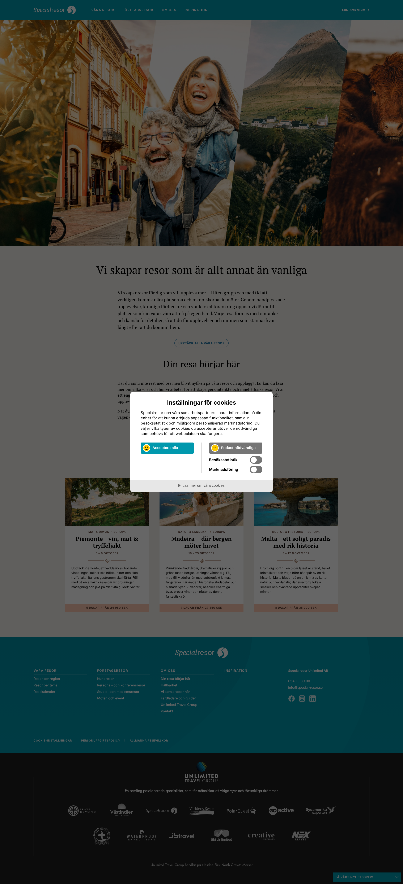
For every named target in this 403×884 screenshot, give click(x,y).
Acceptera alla (165, 448)
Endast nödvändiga (238, 448)
